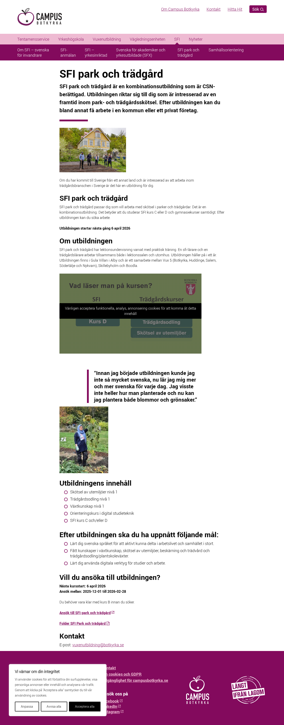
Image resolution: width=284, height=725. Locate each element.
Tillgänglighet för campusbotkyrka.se (135, 680)
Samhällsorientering (226, 49)
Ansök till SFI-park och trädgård (85, 612)
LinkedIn (109, 706)
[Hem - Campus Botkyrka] (47, 17)
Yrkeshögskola (71, 39)
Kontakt (214, 9)
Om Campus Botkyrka (180, 9)
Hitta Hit (235, 9)
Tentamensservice (33, 39)
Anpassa (27, 706)
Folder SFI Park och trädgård (82, 623)
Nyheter (196, 39)
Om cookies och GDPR (122, 674)
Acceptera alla (85, 706)
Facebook (110, 701)
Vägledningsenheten (147, 39)
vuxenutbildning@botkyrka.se (98, 644)
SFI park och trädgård (188, 52)
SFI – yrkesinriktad (96, 52)
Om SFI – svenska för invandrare (33, 52)
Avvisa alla (54, 706)
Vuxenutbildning (107, 39)
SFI (177, 39)
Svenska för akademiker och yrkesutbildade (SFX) (140, 52)
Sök (256, 9)
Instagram (111, 711)
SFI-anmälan (68, 52)
